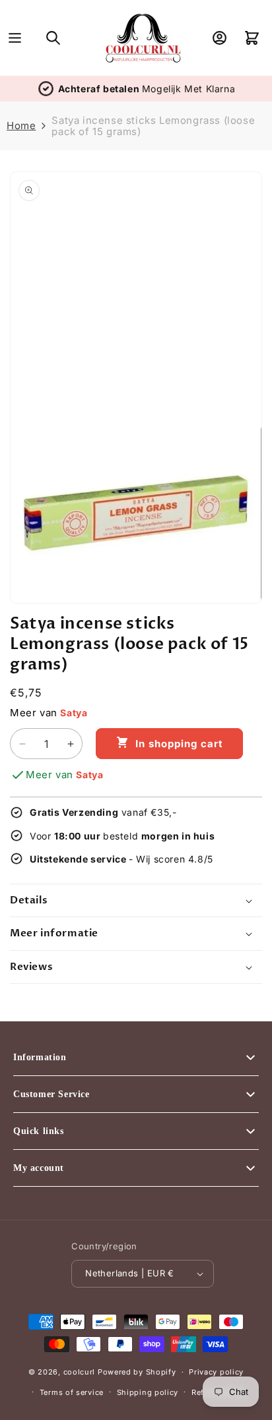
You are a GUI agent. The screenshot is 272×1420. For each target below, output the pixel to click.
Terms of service (72, 1392)
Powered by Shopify (137, 1372)
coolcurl (79, 1372)
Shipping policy (148, 1392)
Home (21, 125)
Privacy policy (216, 1372)
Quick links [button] (38, 1131)
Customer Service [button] (51, 1094)
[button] (15, 38)
